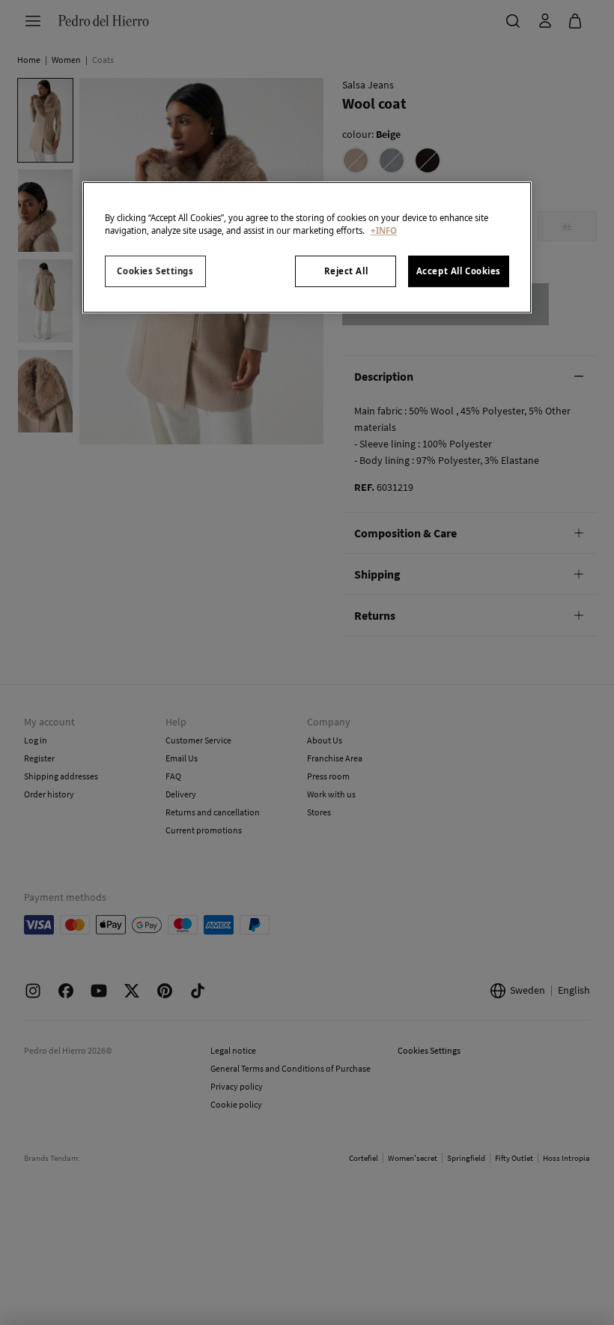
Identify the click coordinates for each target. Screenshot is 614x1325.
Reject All (346, 271)
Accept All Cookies (458, 271)
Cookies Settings (155, 271)
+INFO (384, 230)
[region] (307, 247)
